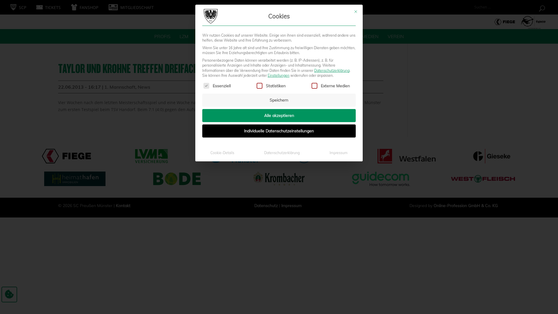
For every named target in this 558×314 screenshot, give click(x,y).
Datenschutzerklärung (332, 70)
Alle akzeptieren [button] (279, 115)
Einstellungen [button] (278, 75)
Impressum (339, 153)
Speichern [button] (279, 100)
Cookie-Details (222, 153)
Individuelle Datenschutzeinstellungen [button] (279, 130)
